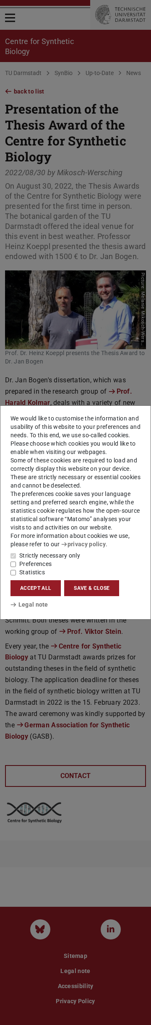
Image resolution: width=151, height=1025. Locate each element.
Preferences (35, 564)
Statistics (32, 572)
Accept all (35, 588)
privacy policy (87, 544)
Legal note (33, 604)
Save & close (91, 588)
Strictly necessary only (49, 555)
